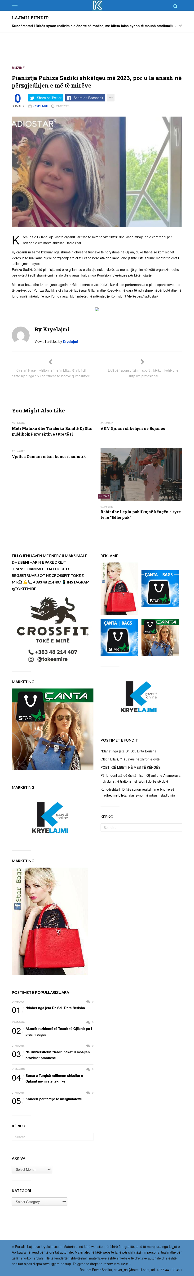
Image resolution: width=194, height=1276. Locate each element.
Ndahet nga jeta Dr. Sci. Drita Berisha (48, 1008)
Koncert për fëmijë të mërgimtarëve (47, 1099)
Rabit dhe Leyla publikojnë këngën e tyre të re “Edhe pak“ (141, 514)
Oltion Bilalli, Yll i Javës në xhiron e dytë (130, 759)
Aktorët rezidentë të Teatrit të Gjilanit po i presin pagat (52, 1031)
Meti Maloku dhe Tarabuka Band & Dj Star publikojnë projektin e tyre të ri (52, 431)
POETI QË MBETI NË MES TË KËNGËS (130, 767)
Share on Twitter (49, 97)
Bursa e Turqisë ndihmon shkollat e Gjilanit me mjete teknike (47, 1078)
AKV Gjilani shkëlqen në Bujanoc (133, 428)
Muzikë (18, 67)
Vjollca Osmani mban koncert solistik (49, 456)
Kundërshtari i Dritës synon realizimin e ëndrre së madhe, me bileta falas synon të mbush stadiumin (92, 25)
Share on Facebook (88, 97)
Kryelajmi (40, 106)
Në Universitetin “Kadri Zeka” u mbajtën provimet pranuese (51, 1054)
